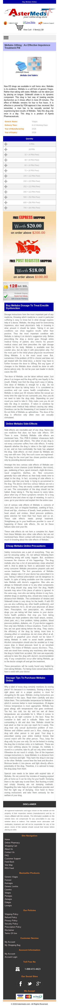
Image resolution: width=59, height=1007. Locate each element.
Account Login (11, 957)
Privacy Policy (11, 920)
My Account (10, 942)
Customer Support (13, 858)
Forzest (8, 880)
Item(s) (37, 30)
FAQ (7, 855)
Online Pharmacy (12, 843)
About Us (9, 849)
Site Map (9, 865)
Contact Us (10, 852)
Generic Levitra (11, 886)
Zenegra (8, 899)
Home (7, 839)
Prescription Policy (13, 927)
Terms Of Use (11, 933)
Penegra (8, 896)
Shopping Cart (11, 846)
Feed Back (9, 862)
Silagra (8, 893)
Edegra (8, 902)
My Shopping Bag (12, 945)
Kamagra (9, 883)
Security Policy (11, 924)
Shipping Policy (11, 914)
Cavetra (8, 889)
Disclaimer (9, 930)
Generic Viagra (11, 877)
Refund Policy (11, 917)
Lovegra (8, 905)
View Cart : (27, 30)
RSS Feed (9, 868)
